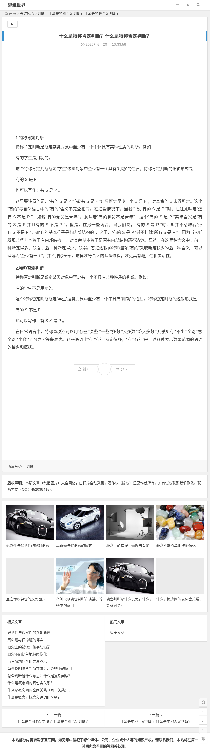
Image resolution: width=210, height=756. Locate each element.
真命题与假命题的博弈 (74, 545)
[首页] (203, 702)
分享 (124, 369)
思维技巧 (27, 13)
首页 (12, 13)
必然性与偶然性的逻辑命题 (27, 545)
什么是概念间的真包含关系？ (179, 599)
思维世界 (16, 5)
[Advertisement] (105, 90)
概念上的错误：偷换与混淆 (127, 545)
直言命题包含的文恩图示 (26, 599)
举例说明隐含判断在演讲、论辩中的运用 (39, 669)
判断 (41, 13)
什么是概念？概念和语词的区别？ (34, 697)
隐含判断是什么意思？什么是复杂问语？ (39, 676)
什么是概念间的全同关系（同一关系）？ (39, 690)
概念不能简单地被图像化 (176, 545)
